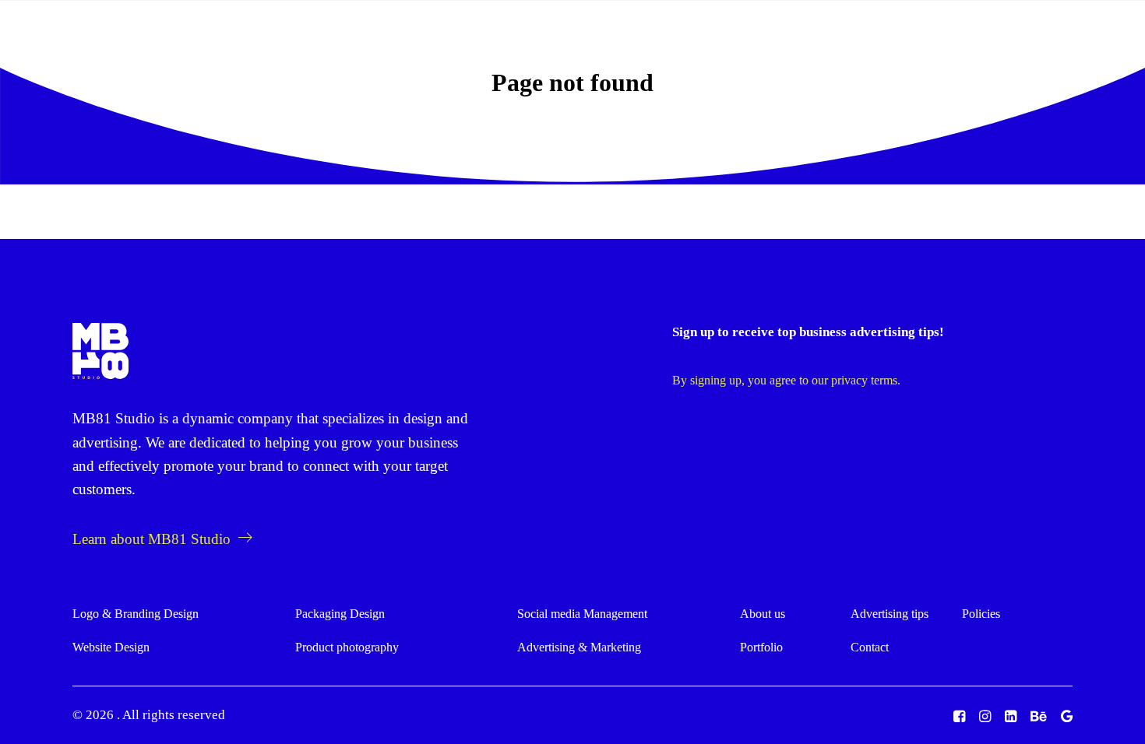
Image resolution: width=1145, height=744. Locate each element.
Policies (981, 613)
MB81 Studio (113, 418)
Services (438, 40)
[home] (100, 351)
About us (526, 40)
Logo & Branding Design (135, 613)
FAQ (777, 40)
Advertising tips (694, 40)
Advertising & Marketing (579, 647)
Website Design (111, 647)
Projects (599, 40)
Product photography (347, 647)
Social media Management (582, 613)
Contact (870, 647)
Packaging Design (340, 613)
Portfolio (761, 647)
